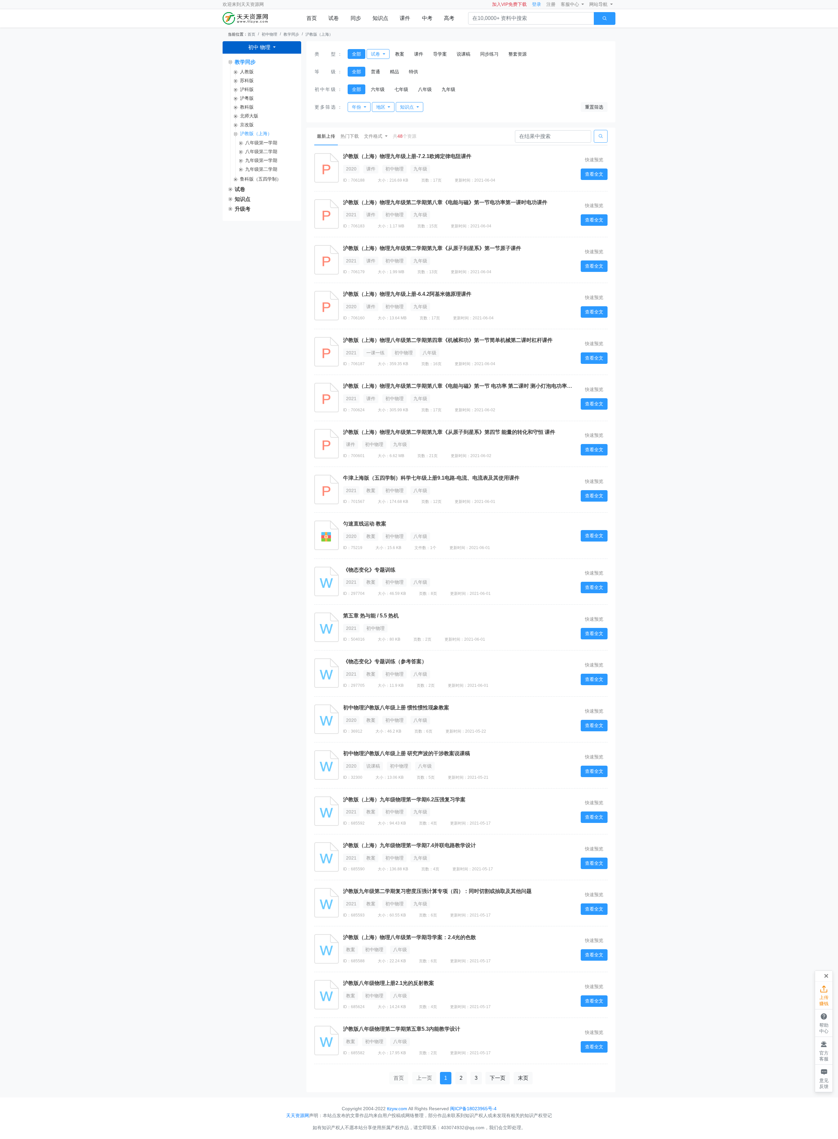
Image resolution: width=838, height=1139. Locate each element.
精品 (394, 71)
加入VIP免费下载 (509, 4)
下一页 (497, 1078)
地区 (381, 107)
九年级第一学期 (261, 160)
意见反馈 (824, 1078)
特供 (413, 71)
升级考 (242, 209)
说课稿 (463, 54)
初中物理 (269, 34)
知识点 (380, 18)
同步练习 (489, 54)
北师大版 (249, 115)
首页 (311, 18)
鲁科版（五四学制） (260, 179)
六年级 (378, 89)
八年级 (425, 89)
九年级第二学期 (261, 169)
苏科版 (247, 80)
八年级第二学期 (261, 151)
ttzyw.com (397, 1108)
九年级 (448, 89)
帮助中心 (824, 1023)
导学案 (440, 54)
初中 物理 (260, 47)
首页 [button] (398, 1078)
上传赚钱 (824, 995)
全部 (356, 54)
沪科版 (247, 89)
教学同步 (291, 34)
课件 (405, 18)
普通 (375, 71)
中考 (427, 18)
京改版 (247, 124)
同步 (356, 18)
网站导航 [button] (599, 4)
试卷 (333, 18)
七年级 (401, 89)
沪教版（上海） (319, 34)
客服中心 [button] (570, 4)
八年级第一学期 (261, 142)
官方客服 (824, 1051)
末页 (523, 1078)
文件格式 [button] (374, 136)
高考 (449, 18)
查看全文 (594, 174)
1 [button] (445, 1078)
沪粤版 (247, 98)
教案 (399, 54)
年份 (357, 107)
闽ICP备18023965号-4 (473, 1108)
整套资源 (517, 54)
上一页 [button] (424, 1078)
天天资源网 (252, 4)
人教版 (247, 71)
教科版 (247, 107)
